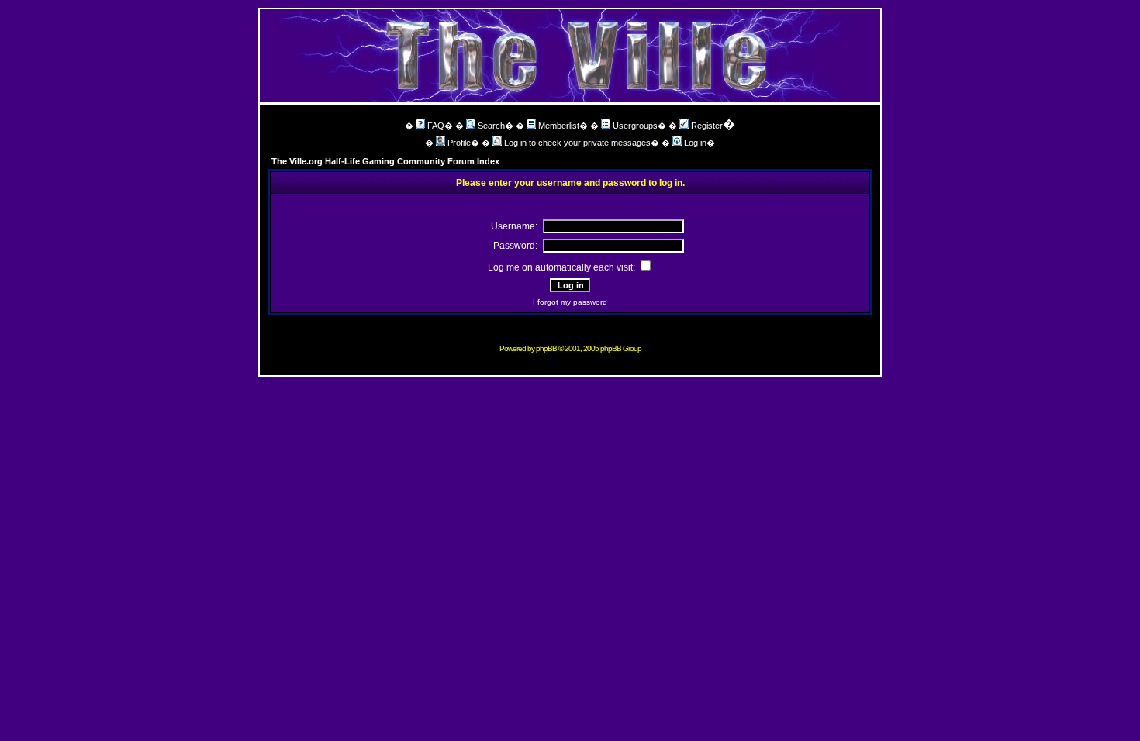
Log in (695, 142)
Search (491, 125)
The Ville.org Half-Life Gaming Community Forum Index (385, 161)
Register (707, 125)
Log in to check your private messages (577, 142)
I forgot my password (570, 302)
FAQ (435, 125)
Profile (459, 142)
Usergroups (635, 125)
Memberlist (558, 125)
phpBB (546, 348)
